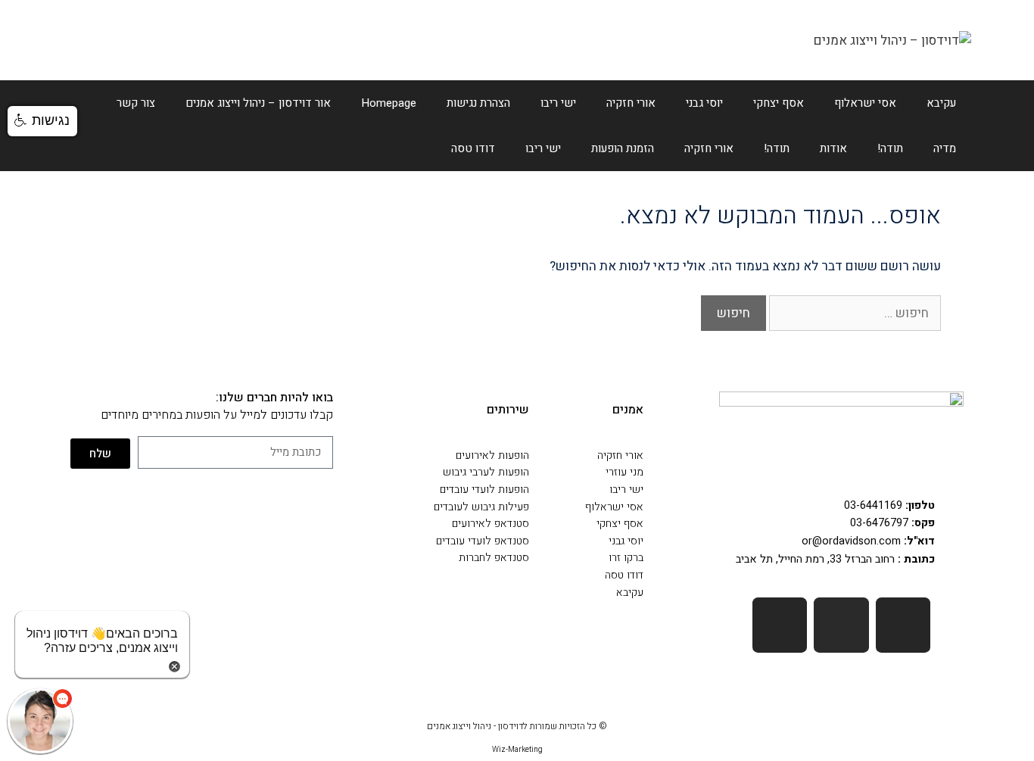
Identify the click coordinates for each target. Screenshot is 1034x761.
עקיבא (941, 103)
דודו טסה (473, 148)
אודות (833, 148)
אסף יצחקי (778, 103)
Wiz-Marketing (517, 749)
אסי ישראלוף (865, 103)
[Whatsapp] (841, 625)
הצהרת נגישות (478, 103)
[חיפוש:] (853, 313)
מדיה (944, 148)
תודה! (890, 148)
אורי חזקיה (631, 103)
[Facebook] (903, 625)
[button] (42, 121)
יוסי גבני (704, 103)
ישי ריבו (558, 103)
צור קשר (136, 103)
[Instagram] (780, 625)
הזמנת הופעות (622, 148)
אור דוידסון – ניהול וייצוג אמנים (258, 103)
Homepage (388, 103)
